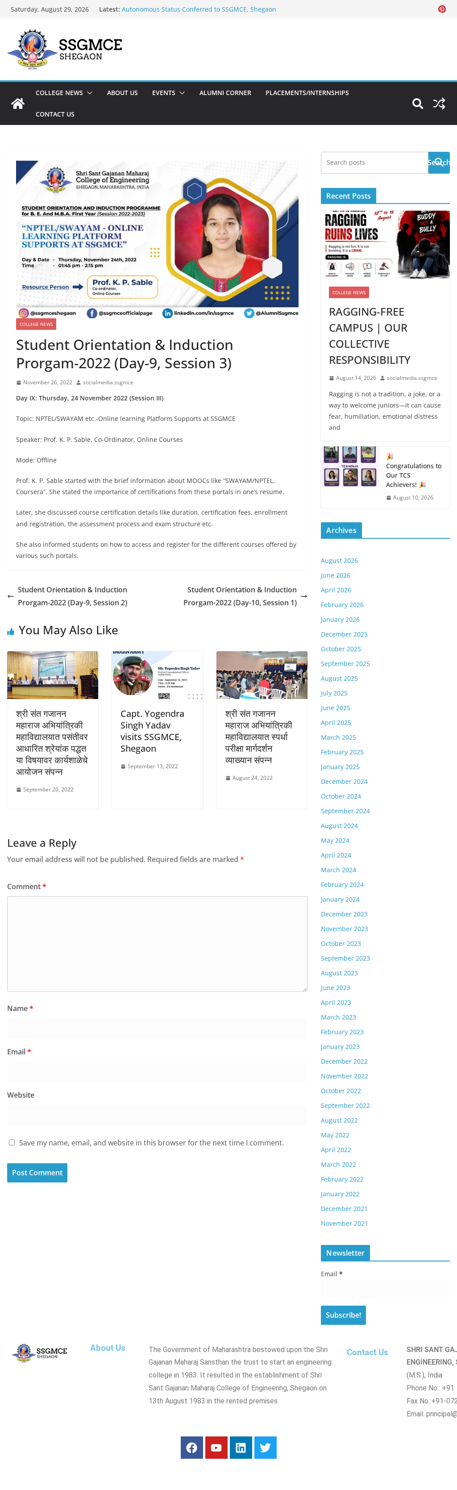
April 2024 (336, 855)
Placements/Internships (307, 92)
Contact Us (55, 114)
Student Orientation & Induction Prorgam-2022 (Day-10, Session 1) (240, 596)
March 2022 (338, 1164)
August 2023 (339, 973)
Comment (26, 886)
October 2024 (341, 796)
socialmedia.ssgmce (108, 382)
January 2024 (340, 899)
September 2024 (345, 811)
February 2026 (342, 604)
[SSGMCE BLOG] (18, 103)
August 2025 (339, 678)
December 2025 (344, 634)
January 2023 (340, 1046)
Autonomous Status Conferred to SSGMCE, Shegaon (199, 9)
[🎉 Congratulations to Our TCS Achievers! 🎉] (350, 477)
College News (59, 92)
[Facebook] (192, 1447)
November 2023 (344, 928)
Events (163, 92)
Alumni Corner (225, 92)
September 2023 (345, 958)
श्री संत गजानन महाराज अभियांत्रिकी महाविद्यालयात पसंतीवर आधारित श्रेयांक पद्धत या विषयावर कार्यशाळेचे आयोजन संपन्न (52, 743)
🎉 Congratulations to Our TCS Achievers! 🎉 (413, 470)
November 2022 (344, 1076)
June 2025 (335, 707)
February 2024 (342, 884)
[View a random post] (439, 103)
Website (20, 1095)
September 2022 (345, 1105)
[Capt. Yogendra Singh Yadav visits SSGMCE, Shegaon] (157, 657)
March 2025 (338, 737)
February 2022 (342, 1179)
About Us (122, 92)
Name (20, 1008)
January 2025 (340, 766)
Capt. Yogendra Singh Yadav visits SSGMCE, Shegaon (152, 731)
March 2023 (338, 1017)
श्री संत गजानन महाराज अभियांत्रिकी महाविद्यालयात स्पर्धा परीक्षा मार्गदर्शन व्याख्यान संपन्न (258, 737)
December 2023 (344, 914)
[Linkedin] (241, 1447)
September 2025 (345, 663)
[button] (88, 93)
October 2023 (341, 943)
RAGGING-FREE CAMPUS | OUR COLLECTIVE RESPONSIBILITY (370, 335)
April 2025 (336, 722)
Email (19, 1052)
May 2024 (335, 840)
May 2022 (335, 1135)
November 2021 (344, 1223)
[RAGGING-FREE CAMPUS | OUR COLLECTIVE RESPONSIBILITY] (385, 245)
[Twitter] (265, 1447)
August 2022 (339, 1120)
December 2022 (344, 1061)
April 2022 (336, 1149)
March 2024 (338, 870)
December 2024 (344, 781)
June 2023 (335, 987)
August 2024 (339, 825)
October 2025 (341, 649)
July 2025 (334, 693)
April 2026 (336, 590)
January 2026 (340, 619)
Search (439, 162)
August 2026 (339, 560)
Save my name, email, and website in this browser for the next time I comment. (151, 1143)
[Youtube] (216, 1447)
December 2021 (344, 1208)
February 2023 (342, 1032)
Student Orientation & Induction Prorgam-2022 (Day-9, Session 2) (72, 596)
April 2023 (336, 1002)
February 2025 (342, 752)
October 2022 (341, 1090)
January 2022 (340, 1194)
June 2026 (335, 575)
